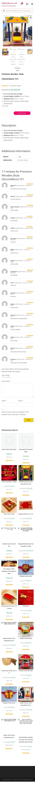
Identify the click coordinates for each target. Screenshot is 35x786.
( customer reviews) (15, 85)
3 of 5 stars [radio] (6, 377)
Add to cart (22, 113)
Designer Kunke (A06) (26, 576)
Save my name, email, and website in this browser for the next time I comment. (15, 413)
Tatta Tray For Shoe (9, 514)
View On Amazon (25, 749)
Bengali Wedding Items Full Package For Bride (25, 545)
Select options (9, 745)
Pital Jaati (26, 606)
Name (4, 401)
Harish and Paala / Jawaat (9, 481)
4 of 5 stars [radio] (8, 377)
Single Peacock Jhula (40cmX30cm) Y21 (9, 639)
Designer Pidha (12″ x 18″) (25, 514)
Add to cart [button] (9, 457)
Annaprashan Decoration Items (26, 450)
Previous (17, 68)
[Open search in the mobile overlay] (17, 10)
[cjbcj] (32, 4)
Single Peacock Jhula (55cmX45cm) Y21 (26, 704)
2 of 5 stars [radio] (4, 377)
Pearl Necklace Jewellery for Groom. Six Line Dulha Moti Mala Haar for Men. (26, 740)
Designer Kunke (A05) (9, 703)
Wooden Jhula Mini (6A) (26, 670)
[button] (30, 17)
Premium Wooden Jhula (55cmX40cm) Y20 (26, 483)
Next (17, 70)
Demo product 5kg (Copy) (9, 449)
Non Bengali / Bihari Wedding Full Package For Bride (9, 571)
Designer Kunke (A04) (26, 638)
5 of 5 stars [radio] (9, 377)
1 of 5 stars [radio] (2, 377)
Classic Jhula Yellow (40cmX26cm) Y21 (9, 736)
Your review (6, 381)
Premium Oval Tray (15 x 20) (9, 545)
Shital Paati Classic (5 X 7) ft (9, 672)
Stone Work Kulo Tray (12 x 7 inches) (9, 607)
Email (20, 401)
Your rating (6, 375)
